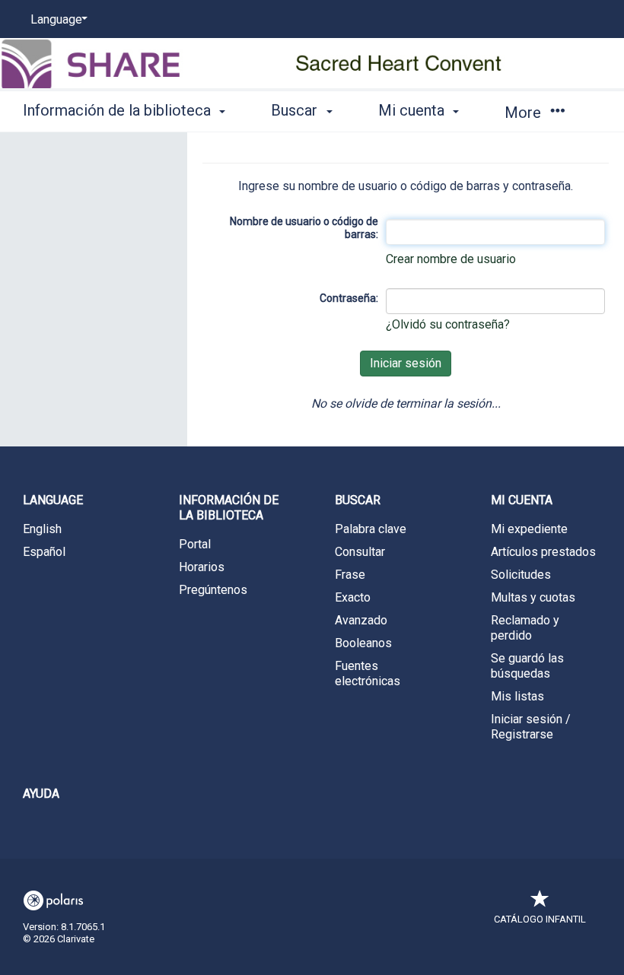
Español (44, 552)
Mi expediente (529, 529)
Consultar (360, 552)
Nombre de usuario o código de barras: (304, 228)
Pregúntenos (213, 590)
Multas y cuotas (533, 597)
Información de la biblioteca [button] (119, 110)
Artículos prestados (543, 552)
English (42, 529)
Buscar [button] (296, 110)
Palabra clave (370, 529)
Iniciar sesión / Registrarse (531, 727)
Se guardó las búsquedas (527, 666)
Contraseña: (349, 298)
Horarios (201, 567)
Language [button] (53, 500)
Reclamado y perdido (525, 628)
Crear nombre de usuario (451, 259)
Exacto (353, 597)
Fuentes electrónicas (367, 673)
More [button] (525, 112)
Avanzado (361, 620)
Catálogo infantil (540, 919)
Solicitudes (521, 574)
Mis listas (517, 696)
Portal (195, 544)
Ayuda (41, 793)
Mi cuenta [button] (413, 110)
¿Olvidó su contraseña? (448, 324)
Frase (350, 574)
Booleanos (363, 643)
